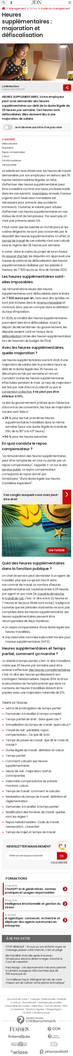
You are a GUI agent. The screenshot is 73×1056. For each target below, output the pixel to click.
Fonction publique (11, 160)
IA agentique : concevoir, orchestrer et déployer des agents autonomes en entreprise (32, 920)
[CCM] (53, 1029)
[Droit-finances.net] (53, 1036)
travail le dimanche (50, 593)
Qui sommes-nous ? (18, 999)
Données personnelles (50, 1002)
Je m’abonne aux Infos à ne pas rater (38, 127)
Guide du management (55, 8)
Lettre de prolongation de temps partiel (33, 708)
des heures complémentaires (49, 669)
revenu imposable (49, 302)
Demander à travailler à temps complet (33, 713)
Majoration (7, 148)
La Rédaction (10, 86)
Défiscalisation (10, 144)
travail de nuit (14, 598)
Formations (16, 878)
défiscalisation (12, 336)
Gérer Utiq (37, 1006)
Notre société (48, 999)
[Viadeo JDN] (53, 1044)
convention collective (17, 391)
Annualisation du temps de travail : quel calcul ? (38, 724)
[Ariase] (19, 1052)
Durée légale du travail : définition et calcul (35, 750)
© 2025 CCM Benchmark (36, 1013)
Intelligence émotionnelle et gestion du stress (32, 904)
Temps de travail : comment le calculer (33, 791)
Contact (16, 1002)
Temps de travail (15, 702)
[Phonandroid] (53, 1051)
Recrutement (29, 1002)
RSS (65, 1006)
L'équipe (35, 999)
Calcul (5, 156)
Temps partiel (9, 165)
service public (11, 469)
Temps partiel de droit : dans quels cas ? (33, 719)
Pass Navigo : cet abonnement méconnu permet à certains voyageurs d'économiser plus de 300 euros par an (36, 970)
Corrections (18, 1009)
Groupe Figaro (53, 1009)
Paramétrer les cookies (18, 1006)
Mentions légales (35, 1009)
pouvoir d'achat (17, 256)
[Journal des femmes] (19, 1029)
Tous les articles (52, 1006)
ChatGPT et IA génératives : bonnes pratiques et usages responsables (30, 889)
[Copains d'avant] (19, 1044)
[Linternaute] (19, 1036)
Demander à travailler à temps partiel (32, 806)
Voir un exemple (59, 862)
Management (17, 8)
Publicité (61, 999)
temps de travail (13, 240)
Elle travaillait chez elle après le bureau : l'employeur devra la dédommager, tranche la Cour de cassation (34, 958)
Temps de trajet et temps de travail (30, 832)
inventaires (40, 193)
